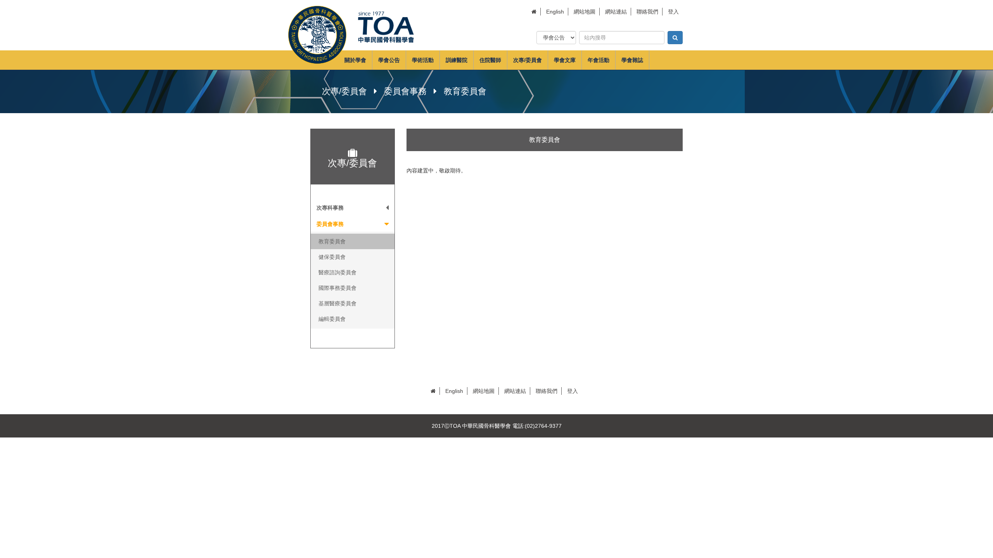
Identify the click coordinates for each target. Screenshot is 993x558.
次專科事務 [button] (330, 208)
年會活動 (598, 60)
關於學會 (355, 60)
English (555, 12)
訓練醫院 (456, 60)
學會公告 (389, 60)
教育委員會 (332, 241)
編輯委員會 (332, 319)
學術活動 (423, 60)
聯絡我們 (647, 12)
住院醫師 (490, 60)
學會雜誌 (632, 60)
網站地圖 (584, 12)
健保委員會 (332, 257)
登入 (673, 12)
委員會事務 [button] (330, 224)
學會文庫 (565, 60)
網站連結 (616, 12)
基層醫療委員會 (337, 303)
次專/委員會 (527, 60)
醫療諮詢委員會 (337, 272)
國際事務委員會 (337, 288)
